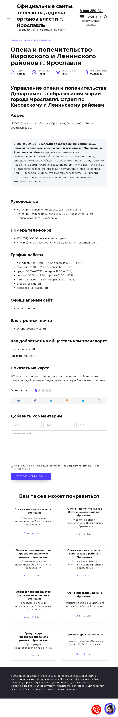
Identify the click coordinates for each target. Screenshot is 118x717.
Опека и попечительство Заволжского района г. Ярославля (84, 553)
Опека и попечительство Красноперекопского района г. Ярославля (33, 553)
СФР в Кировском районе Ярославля (84, 594)
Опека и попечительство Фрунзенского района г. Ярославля (84, 512)
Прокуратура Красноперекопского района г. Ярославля (33, 637)
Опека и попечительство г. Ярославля (33, 511)
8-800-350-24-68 (25, 144)
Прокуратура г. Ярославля (85, 634)
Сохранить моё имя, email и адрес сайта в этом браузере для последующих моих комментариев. (56, 467)
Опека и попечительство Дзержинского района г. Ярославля (33, 595)
